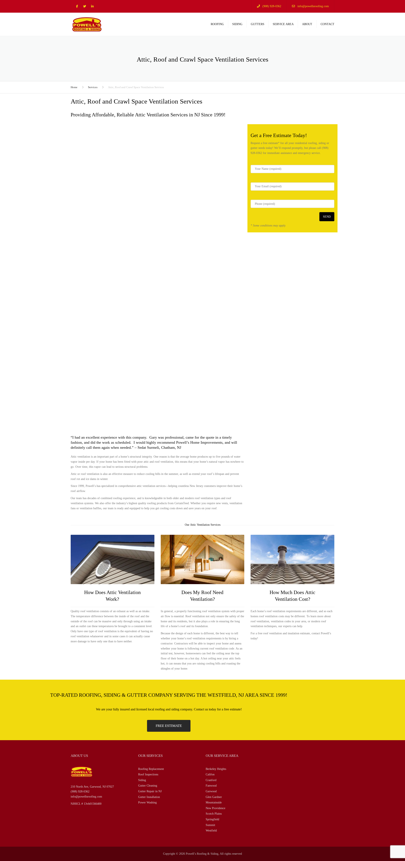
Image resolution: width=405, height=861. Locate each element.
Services (92, 87)
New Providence (215, 808)
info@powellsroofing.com (313, 6)
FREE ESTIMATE (169, 726)
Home (74, 87)
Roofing (217, 24)
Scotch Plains (214, 813)
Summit (210, 825)
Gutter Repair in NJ (150, 791)
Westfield (211, 830)
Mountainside (214, 802)
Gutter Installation (149, 797)
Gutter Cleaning (147, 785)
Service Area (283, 24)
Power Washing (147, 802)
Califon (210, 774)
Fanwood (211, 785)
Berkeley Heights (216, 769)
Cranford (211, 780)
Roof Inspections (148, 774)
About (307, 24)
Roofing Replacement (151, 769)
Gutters (257, 24)
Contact (327, 24)
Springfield (212, 819)
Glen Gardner (214, 797)
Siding (237, 24)
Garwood (211, 791)
